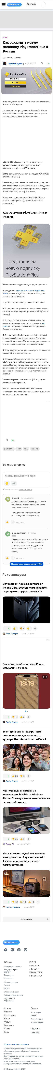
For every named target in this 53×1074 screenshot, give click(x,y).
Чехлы (7, 985)
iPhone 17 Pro (35, 972)
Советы (34, 1008)
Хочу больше (26, 919)
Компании (9, 1025)
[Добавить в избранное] (42, 63)
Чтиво (7, 1028)
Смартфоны (9, 975)
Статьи (7, 1008)
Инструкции (36, 1012)
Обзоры (8, 962)
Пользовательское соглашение (16, 1044)
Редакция (35, 1028)
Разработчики (37, 1019)
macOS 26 (34, 965)
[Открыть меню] (4, 4)
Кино (6, 1031)
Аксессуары (10, 1014)
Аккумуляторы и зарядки (11, 970)
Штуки (6, 988)
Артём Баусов (12, 722)
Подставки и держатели (9, 999)
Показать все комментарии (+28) (26, 564)
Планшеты (8, 978)
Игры (5, 37)
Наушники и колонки (12, 966)
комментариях (25, 489)
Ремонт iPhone (37, 1022)
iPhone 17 (34, 968)
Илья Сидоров (12, 633)
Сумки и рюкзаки (11, 991)
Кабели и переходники (13, 995)
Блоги (7, 1018)
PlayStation (9, 448)
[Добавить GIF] (14, 483)
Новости (34, 448)
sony (19, 448)
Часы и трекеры (11, 981)
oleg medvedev (19, 532)
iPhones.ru (10, 1068)
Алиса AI (10, 844)
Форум (7, 1021)
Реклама (35, 1032)
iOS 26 (32, 962)
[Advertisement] (26, 417)
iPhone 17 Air (35, 975)
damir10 (15, 498)
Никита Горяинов (13, 906)
